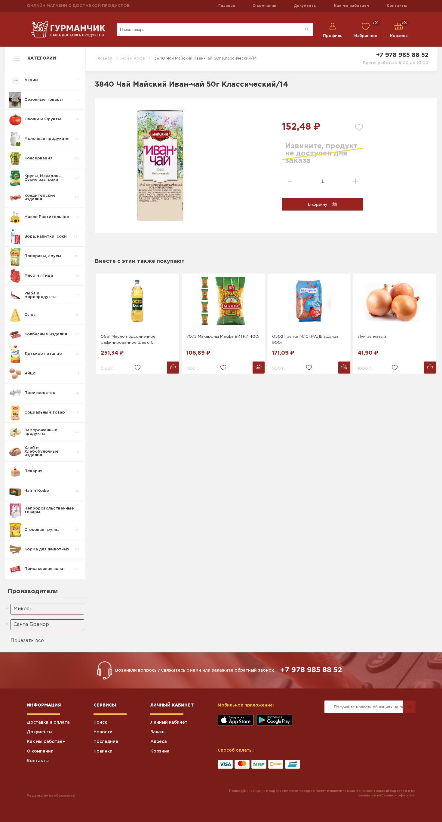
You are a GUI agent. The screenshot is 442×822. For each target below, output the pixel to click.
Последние (106, 741)
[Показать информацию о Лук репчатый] (394, 301)
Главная (226, 6)
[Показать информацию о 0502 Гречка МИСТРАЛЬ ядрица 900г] (309, 301)
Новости (103, 732)
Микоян (23, 609)
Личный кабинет (168, 722)
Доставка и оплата (48, 722)
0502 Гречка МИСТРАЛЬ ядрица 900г (305, 340)
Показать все (27, 641)
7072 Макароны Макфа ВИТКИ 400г (223, 336)
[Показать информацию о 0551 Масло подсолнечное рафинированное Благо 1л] (137, 301)
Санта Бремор (31, 624)
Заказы (158, 732)
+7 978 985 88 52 (402, 55)
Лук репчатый (372, 336)
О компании (264, 6)
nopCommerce (62, 795)
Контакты (397, 6)
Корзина (160, 751)
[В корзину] (173, 368)
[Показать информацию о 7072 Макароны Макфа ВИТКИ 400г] (223, 301)
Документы (305, 6)
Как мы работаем (351, 6)
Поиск (100, 722)
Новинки (103, 751)
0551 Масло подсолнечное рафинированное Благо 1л (128, 340)
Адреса (158, 741)
